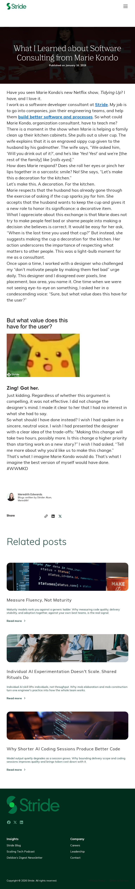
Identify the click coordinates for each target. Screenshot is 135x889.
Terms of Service (118, 880)
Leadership (77, 851)
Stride (101, 104)
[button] (124, 6)
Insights (12, 839)
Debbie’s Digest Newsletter (24, 857)
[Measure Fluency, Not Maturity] (67, 579)
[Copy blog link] (46, 516)
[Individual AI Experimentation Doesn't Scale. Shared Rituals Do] (67, 651)
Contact (75, 857)
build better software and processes (55, 116)
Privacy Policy (97, 880)
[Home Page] (21, 6)
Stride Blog (14, 845)
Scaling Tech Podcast (21, 851)
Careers (75, 845)
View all (118, 539)
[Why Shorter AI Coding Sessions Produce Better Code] (67, 728)
